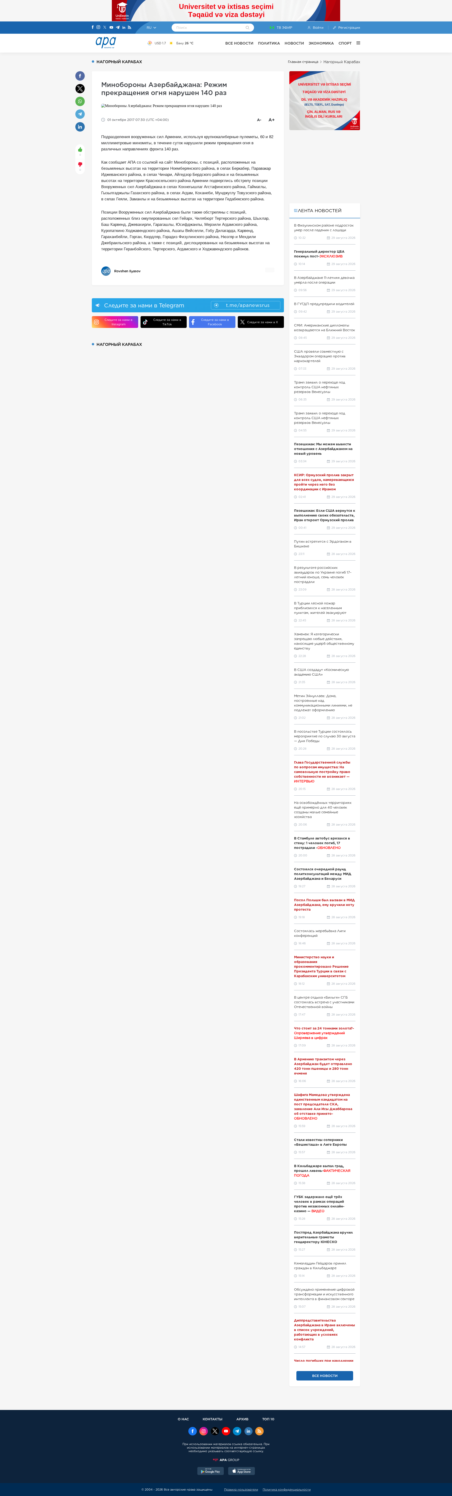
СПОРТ (345, 43)
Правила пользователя (241, 1489)
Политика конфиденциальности (287, 1489)
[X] (105, 27)
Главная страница (303, 62)
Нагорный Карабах (341, 62)
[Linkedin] (123, 27)
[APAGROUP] (226, 1460)
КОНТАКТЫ (212, 1419)
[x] (215, 1431)
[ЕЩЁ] (356, 43)
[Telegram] (118, 27)
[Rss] (129, 27)
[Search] (247, 28)
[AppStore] (241, 1471)
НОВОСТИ (294, 43)
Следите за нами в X (262, 322)
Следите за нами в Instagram (118, 322)
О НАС (183, 1419)
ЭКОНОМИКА (321, 43)
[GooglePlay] (210, 1471)
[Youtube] (111, 27)
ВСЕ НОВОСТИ (239, 43)
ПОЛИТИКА (269, 43)
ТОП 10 (268, 1419)
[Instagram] (98, 27)
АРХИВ (242, 1419)
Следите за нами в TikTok (167, 322)
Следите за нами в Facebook (215, 322)
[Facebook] (93, 27)
